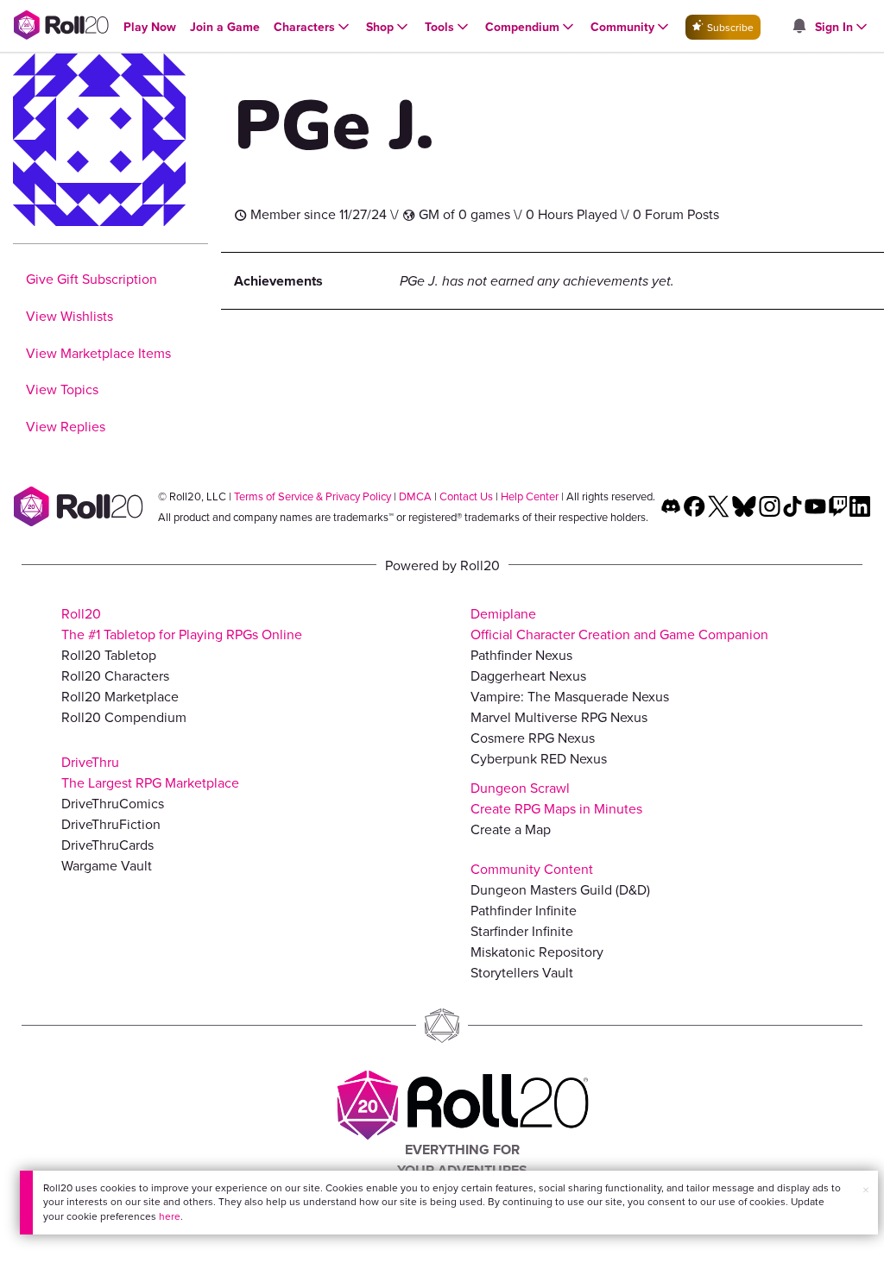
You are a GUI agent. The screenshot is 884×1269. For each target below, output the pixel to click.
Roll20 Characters (115, 675)
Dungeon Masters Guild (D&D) (560, 889)
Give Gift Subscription (91, 278)
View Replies (65, 426)
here (169, 1216)
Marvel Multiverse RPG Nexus (558, 716)
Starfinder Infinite (521, 930)
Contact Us (466, 496)
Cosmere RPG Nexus (532, 737)
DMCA (415, 496)
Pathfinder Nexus (521, 654)
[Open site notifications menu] (798, 26)
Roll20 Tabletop (108, 654)
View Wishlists (69, 315)
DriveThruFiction (111, 823)
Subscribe (729, 27)
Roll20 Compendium (123, 716)
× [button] (865, 1189)
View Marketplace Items (98, 352)
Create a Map (510, 829)
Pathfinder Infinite (523, 910)
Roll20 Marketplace (120, 696)
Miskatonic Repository (536, 951)
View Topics (62, 389)
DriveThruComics (112, 803)
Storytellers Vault (521, 972)
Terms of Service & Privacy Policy (312, 496)
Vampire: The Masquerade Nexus (569, 696)
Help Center (530, 496)
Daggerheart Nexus (528, 675)
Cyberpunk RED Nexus (538, 758)
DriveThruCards (107, 844)
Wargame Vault (106, 865)
